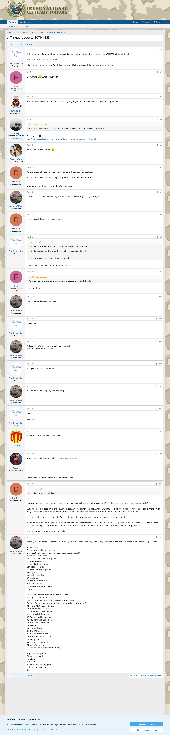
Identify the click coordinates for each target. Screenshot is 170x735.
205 (22, 44)
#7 (161, 192)
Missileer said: (33, 489)
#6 (161, 167)
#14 (160, 364)
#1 (161, 49)
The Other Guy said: (36, 124)
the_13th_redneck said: (37, 277)
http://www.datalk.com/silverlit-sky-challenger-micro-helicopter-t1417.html (61, 138)
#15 (160, 386)
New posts (11, 26)
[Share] (157, 49)
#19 (160, 484)
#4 (161, 119)
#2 (161, 72)
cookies (25, 724)
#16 (160, 409)
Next (29, 44)
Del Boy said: (33, 242)
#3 (161, 97)
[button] (33, 22)
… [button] (18, 44)
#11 (160, 296)
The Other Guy (16, 63)
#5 (161, 145)
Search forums (23, 26)
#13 (160, 341)
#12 (160, 319)
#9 (161, 237)
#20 (160, 537)
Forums (12, 22)
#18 (160, 454)
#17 (160, 431)
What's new (25, 22)
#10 (160, 271)
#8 (161, 214)
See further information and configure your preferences (32, 729)
